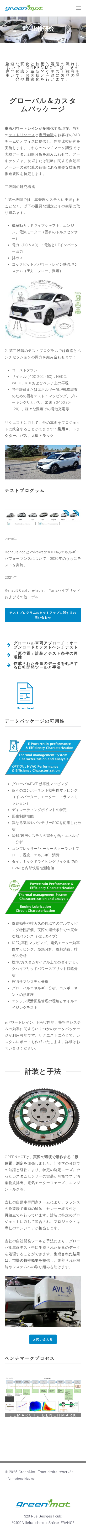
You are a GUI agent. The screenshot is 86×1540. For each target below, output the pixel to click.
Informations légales (20, 1478)
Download (26, 708)
